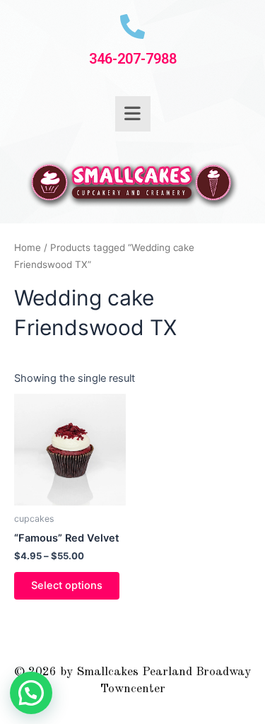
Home (27, 247)
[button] (31, 693)
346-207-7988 (133, 58)
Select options (66, 585)
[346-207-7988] (132, 26)
